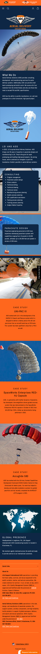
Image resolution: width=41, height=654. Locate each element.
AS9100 (33, 588)
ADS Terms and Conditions (10, 626)
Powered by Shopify (20, 649)
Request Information (30, 652)
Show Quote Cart (39, 272)
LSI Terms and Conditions (10, 598)
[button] (3, 8)
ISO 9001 (20, 619)
